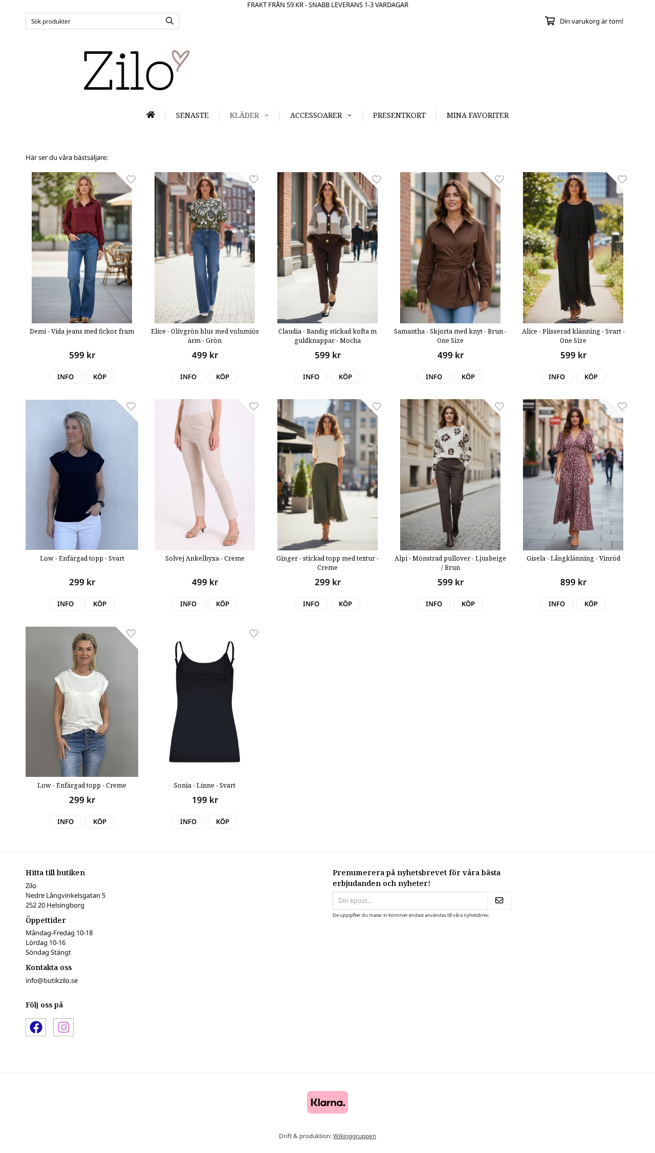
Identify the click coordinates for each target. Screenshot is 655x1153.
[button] (100, 377)
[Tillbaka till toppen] (615, 1139)
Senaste (192, 115)
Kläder (244, 115)
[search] (167, 21)
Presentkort (399, 115)
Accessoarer (316, 115)
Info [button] (65, 376)
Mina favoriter (478, 115)
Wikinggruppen (354, 1135)
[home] (151, 114)
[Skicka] (499, 901)
